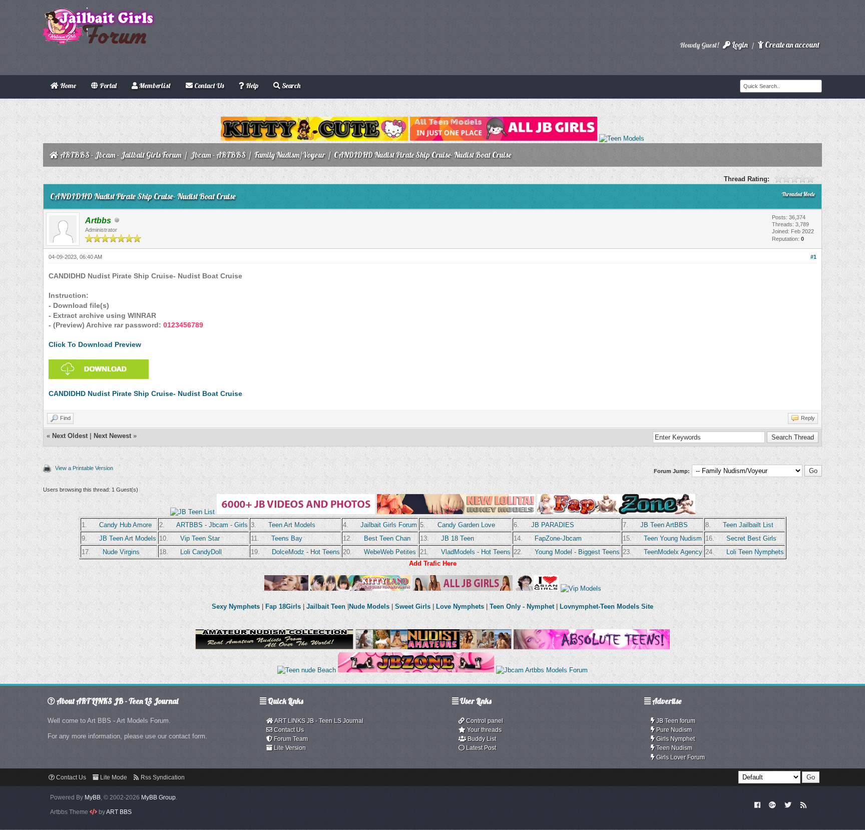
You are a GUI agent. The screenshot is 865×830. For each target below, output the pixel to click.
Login (739, 45)
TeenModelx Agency (673, 552)
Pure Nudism (673, 729)
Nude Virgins (121, 552)
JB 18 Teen (457, 538)
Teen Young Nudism (673, 538)
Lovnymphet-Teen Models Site (606, 606)
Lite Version (289, 747)
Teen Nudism (673, 747)
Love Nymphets (460, 606)
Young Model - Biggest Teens (577, 552)
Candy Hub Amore (125, 525)
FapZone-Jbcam (558, 538)
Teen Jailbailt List (748, 525)
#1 (813, 257)
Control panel (484, 720)
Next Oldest (70, 436)
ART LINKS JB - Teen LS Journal (318, 720)
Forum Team (290, 738)
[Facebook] (757, 804)
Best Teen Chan (387, 538)
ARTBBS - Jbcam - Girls (212, 525)
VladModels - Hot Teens (476, 552)
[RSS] (803, 804)
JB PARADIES (552, 525)
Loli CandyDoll (201, 552)
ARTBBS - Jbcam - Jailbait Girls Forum (121, 155)
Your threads (484, 729)
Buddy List (481, 738)
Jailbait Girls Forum (388, 525)
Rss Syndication (162, 777)
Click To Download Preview (95, 344)
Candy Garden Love (466, 525)
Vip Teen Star (200, 538)
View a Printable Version (84, 468)
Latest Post (480, 747)
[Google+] (772, 804)
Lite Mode (113, 777)
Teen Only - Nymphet (522, 606)
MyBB (93, 797)
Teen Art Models (291, 525)
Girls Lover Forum (680, 757)
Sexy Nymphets (237, 606)
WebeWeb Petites (390, 552)
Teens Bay (286, 538)
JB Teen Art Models (127, 538)
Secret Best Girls (751, 538)
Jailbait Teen (325, 606)
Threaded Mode (798, 194)
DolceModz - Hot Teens (306, 552)
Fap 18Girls (283, 606)
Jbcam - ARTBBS (218, 155)
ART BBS (119, 811)
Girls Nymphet (675, 738)
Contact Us (288, 729)
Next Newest (112, 436)
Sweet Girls (412, 606)
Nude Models (369, 606)
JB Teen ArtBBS (664, 525)
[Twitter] (787, 804)
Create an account (791, 45)
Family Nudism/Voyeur (289, 155)
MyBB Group (158, 797)
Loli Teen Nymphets (755, 552)
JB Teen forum (675, 720)
